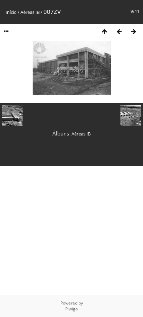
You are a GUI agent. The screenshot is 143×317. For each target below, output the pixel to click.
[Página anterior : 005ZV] (119, 31)
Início (11, 12)
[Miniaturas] (104, 31)
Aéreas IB (30, 12)
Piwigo (71, 309)
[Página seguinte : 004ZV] (133, 31)
